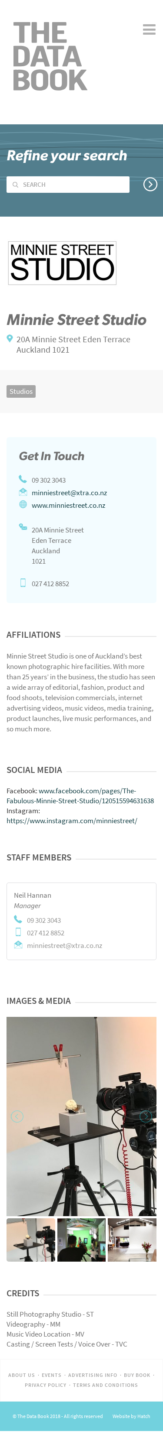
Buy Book (137, 1375)
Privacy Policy (46, 1385)
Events (52, 1375)
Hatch (143, 1416)
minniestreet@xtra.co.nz (69, 492)
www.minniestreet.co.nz (68, 505)
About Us (21, 1375)
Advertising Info (92, 1375)
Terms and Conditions (105, 1385)
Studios (21, 391)
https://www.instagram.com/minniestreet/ (72, 820)
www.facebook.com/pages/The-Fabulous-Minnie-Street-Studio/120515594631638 (80, 795)
